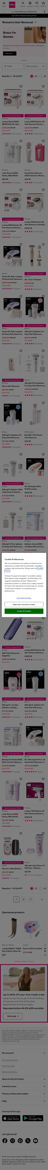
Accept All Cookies (24, 611)
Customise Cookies (24, 598)
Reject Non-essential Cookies (24, 604)
